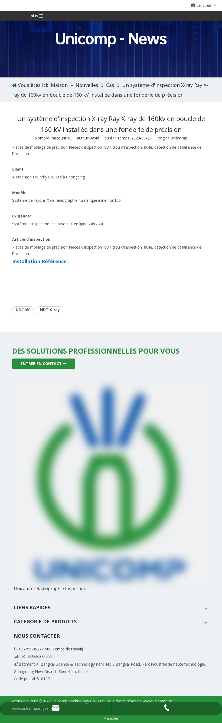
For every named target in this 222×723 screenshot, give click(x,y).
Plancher (111, 718)
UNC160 (23, 309)
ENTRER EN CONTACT (42, 363)
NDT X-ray (50, 309)
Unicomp (179, 138)
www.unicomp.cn (157, 701)
